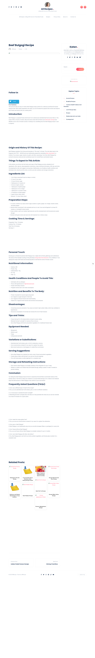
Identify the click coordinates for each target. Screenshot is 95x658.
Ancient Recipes (70, 98)
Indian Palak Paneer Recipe (20, 564)
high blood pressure (29, 283)
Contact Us (73, 17)
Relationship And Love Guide (73, 116)
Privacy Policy (57, 17)
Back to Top (82, 574)
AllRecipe (14, 49)
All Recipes (47, 9)
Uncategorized (70, 119)
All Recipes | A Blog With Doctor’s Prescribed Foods (31, 17)
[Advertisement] (47, 31)
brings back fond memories (41, 257)
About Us (65, 17)
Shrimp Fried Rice (52, 564)
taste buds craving (49, 119)
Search (65, 67)
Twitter (14, 101)
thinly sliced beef (50, 153)
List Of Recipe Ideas (71, 109)
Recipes (48, 17)
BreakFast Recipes (70, 101)
